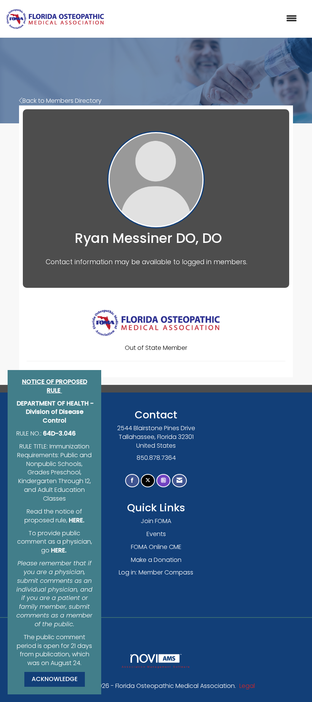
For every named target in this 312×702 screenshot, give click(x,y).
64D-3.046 (59, 433)
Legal (247, 685)
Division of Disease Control (54, 416)
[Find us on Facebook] (132, 480)
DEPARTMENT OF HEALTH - (55, 403)
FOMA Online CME (156, 546)
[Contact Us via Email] (179, 480)
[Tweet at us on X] (148, 480)
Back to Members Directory (62, 100)
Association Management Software (156, 666)
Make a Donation (156, 559)
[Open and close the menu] (204, 19)
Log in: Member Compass (156, 572)
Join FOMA (156, 521)
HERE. (76, 520)
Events (156, 534)
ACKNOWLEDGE (55, 679)
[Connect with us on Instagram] (163, 480)
